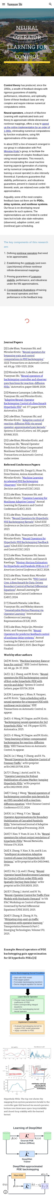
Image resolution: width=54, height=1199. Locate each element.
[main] (27, 42)
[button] (3, 4)
